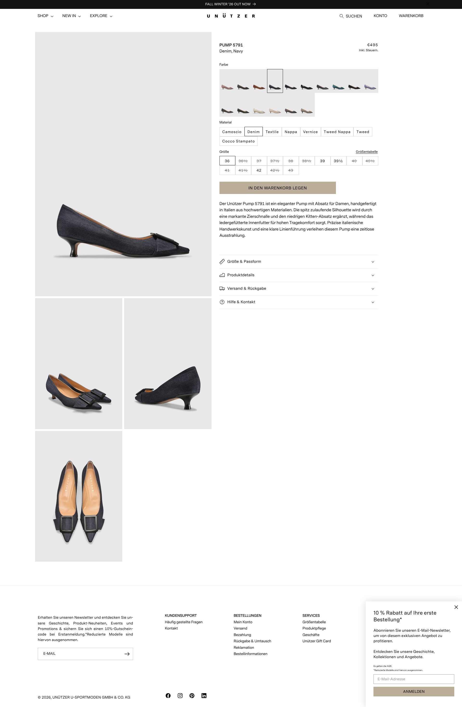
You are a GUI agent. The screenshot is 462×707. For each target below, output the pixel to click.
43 (293, 171)
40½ (372, 161)
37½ (276, 161)
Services (311, 615)
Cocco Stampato (238, 141)
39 (322, 160)
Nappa (291, 131)
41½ (244, 171)
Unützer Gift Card (316, 641)
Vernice (310, 131)
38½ (308, 161)
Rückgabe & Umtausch (252, 641)
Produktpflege (314, 628)
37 (262, 161)
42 (259, 170)
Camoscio (232, 131)
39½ (338, 160)
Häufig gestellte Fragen (184, 622)
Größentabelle (367, 152)
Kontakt (171, 628)
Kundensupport (181, 615)
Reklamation (244, 647)
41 (230, 171)
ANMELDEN (414, 691)
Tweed (362, 131)
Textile (272, 131)
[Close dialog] (456, 607)
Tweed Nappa (337, 131)
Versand (240, 628)
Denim (253, 131)
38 (293, 161)
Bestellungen (247, 615)
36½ (244, 161)
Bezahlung (242, 634)
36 (227, 160)
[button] (43, 16)
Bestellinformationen (250, 653)
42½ (276, 171)
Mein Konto (243, 622)
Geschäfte (310, 634)
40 (357, 161)
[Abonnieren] (127, 654)
